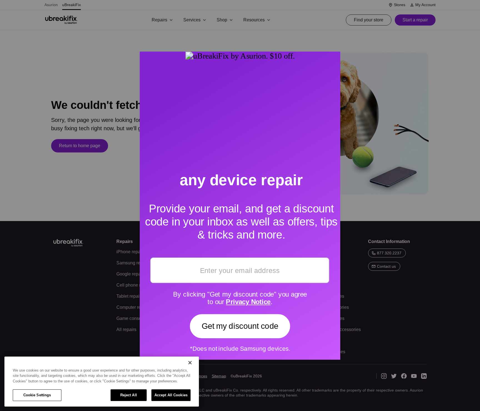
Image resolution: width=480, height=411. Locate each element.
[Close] (190, 363)
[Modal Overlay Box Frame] (240, 205)
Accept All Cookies (171, 395)
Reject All (128, 395)
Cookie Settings (37, 395)
